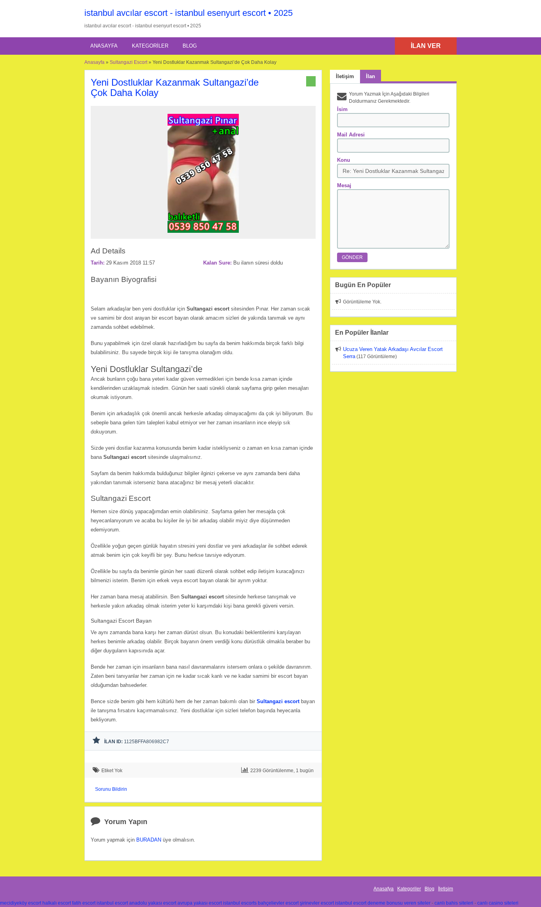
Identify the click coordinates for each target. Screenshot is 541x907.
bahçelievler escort (278, 903)
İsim (342, 109)
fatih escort (83, 903)
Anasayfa (104, 46)
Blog (190, 46)
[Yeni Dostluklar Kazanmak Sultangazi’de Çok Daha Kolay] (203, 235)
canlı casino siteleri (497, 903)
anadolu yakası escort (152, 903)
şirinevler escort (317, 903)
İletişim (445, 889)
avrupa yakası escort (199, 903)
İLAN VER (426, 45)
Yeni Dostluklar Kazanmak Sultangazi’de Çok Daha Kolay (175, 87)
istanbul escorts (240, 903)
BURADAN (148, 840)
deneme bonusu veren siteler (399, 903)
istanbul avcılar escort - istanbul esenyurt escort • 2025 (188, 13)
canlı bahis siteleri (453, 903)
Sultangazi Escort (128, 62)
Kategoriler (150, 46)
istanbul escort (112, 903)
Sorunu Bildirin (111, 789)
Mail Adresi (351, 135)
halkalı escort (56, 903)
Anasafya (383, 889)
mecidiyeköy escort (20, 903)
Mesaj (344, 185)
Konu (343, 160)
